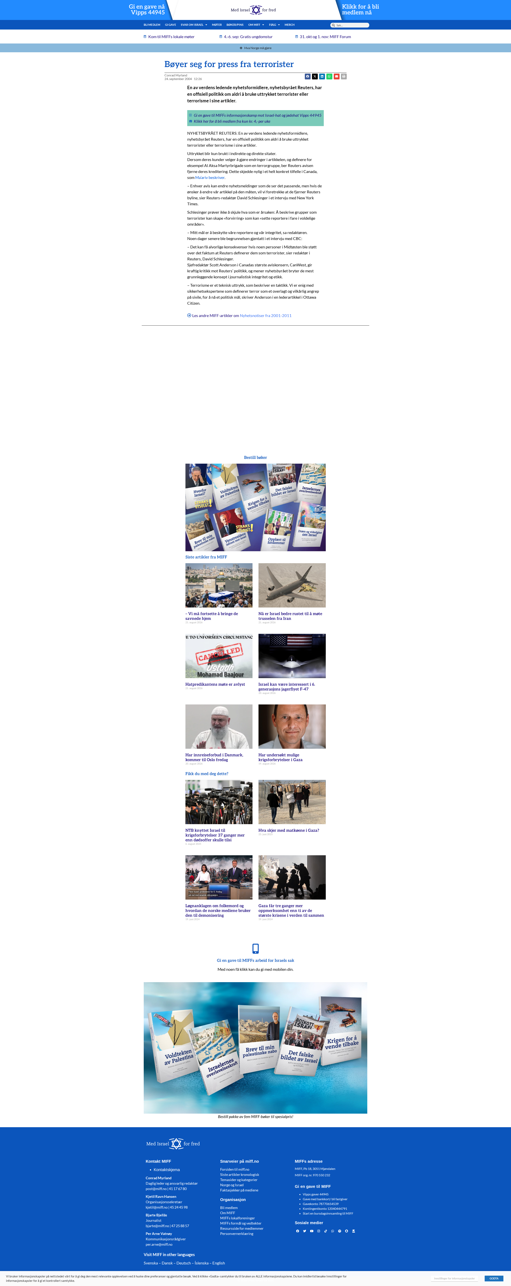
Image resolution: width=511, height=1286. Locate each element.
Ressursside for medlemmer (241, 1228)
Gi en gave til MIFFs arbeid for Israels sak (255, 960)
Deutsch (183, 1262)
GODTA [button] (494, 1278)
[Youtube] (312, 1231)
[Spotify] (340, 1231)
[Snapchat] (347, 1231)
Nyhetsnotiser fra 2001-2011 (266, 315)
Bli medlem (152, 24)
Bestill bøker (255, 457)
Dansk (167, 1262)
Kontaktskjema (167, 1169)
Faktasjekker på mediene (239, 1190)
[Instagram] (319, 1231)
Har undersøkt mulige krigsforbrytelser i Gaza (280, 757)
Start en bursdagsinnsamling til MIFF (328, 1213)
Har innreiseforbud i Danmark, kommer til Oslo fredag (214, 757)
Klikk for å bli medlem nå (360, 9)
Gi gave (170, 24)
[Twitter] (305, 1231)
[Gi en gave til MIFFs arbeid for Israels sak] (255, 949)
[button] (315, 76)
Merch (290, 24)
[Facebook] (298, 1231)
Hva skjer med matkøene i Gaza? (288, 830)
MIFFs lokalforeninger (237, 1218)
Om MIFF (227, 1213)
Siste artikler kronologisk (239, 1174)
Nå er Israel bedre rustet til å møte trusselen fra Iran (290, 616)
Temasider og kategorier (238, 1179)
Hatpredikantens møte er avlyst (215, 684)
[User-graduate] (354, 1231)
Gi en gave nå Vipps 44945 (147, 9)
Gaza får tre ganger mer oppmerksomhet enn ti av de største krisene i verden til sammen (291, 911)
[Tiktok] (326, 1231)
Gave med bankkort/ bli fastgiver (325, 1199)
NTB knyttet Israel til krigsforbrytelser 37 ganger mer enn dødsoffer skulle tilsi (215, 835)
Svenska (151, 1262)
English (218, 1262)
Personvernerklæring (236, 1233)
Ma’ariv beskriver (210, 177)
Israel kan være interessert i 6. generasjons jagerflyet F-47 (286, 687)
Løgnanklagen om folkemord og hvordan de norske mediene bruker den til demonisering (218, 911)
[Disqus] (255, 382)
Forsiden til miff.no (234, 1169)
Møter (217, 24)
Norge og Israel (232, 1185)
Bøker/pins (235, 24)
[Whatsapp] (333, 1231)
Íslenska (202, 1262)
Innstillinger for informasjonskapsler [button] (454, 1278)
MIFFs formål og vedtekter (240, 1223)
